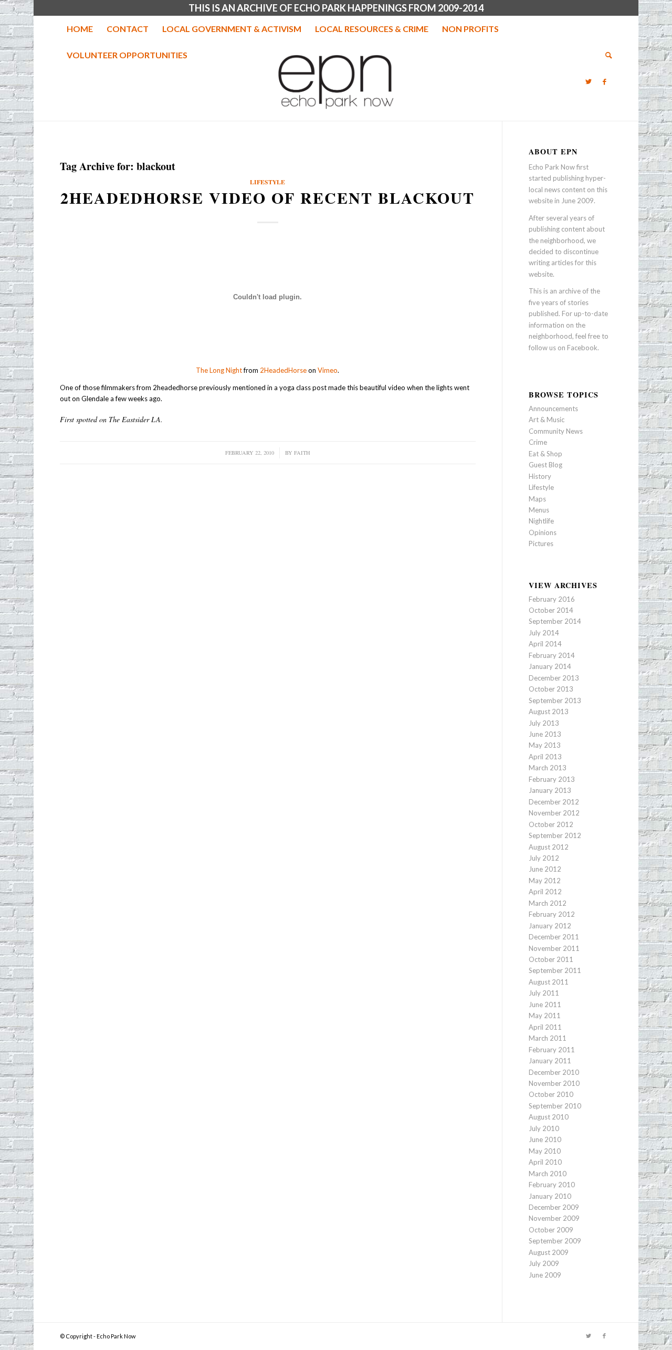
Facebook (582, 347)
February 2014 (552, 655)
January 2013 (550, 790)
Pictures (541, 543)
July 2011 (544, 993)
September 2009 (555, 1241)
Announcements (553, 408)
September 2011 (555, 970)
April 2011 (545, 1027)
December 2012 (554, 802)
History (540, 476)
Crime (538, 442)
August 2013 (549, 711)
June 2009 (545, 1275)
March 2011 (547, 1038)
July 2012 (544, 858)
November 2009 (554, 1218)
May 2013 (545, 745)
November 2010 (554, 1083)
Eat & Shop (545, 453)
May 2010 (545, 1151)
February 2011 (552, 1049)
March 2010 (547, 1173)
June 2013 (545, 734)
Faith (302, 452)
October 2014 (551, 610)
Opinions (542, 532)
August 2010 (549, 1117)
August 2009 (549, 1252)
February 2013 (552, 779)
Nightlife (541, 521)
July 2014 (544, 633)
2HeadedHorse (283, 370)
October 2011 (551, 959)
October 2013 (551, 689)
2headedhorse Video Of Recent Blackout (267, 197)
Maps (537, 499)
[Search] (605, 55)
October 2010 (551, 1094)
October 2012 (551, 824)
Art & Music (546, 419)
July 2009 (544, 1263)
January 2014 (550, 666)
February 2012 (552, 914)
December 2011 (554, 937)
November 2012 (554, 813)
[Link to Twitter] (588, 81)
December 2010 (554, 1072)
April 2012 (545, 891)
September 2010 (555, 1106)
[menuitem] (80, 29)
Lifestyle (267, 181)
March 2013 (547, 767)
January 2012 (550, 926)
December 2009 (554, 1207)
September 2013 (555, 700)
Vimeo (328, 370)
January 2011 (550, 1060)
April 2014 (545, 644)
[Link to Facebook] (604, 81)
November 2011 (554, 948)
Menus (539, 510)
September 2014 (555, 621)
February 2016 (552, 599)
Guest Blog (545, 465)
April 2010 (545, 1162)
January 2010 (550, 1196)
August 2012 (549, 847)
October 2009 (551, 1230)
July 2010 (544, 1128)
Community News (556, 431)
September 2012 (555, 835)
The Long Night (219, 370)
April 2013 (545, 756)
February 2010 (552, 1184)
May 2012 (545, 880)
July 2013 (544, 723)
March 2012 (547, 903)
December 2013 (554, 678)
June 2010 (545, 1139)
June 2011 (545, 1004)
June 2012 (545, 869)
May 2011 (545, 1015)
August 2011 (549, 982)
